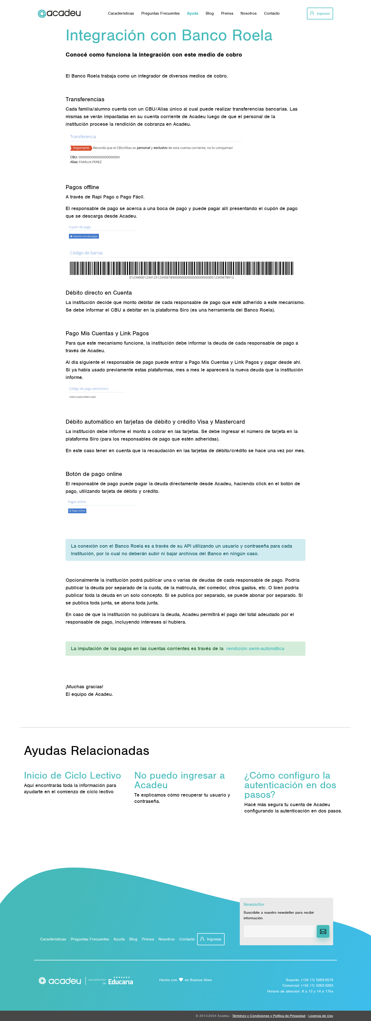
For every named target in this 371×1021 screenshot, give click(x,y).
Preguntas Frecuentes (160, 13)
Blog (210, 13)
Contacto (272, 13)
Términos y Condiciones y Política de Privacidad (268, 1016)
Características (121, 13)
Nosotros (249, 13)
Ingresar (322, 13)
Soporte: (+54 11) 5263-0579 (309, 980)
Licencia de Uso (320, 1016)
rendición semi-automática (255, 648)
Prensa (227, 13)
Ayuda (192, 13)
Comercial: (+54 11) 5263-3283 (307, 985)
